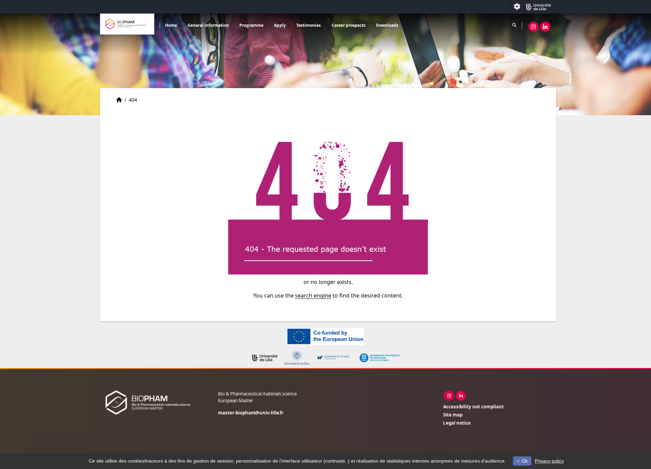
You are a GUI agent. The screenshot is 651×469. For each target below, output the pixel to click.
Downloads (387, 25)
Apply (280, 25)
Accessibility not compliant (473, 407)
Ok (524, 461)
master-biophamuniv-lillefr (250, 413)
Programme (251, 25)
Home (171, 25)
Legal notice (457, 423)
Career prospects (349, 25)
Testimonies (308, 25)
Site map (452, 415)
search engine (313, 295)
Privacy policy (549, 461)
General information (208, 25)
